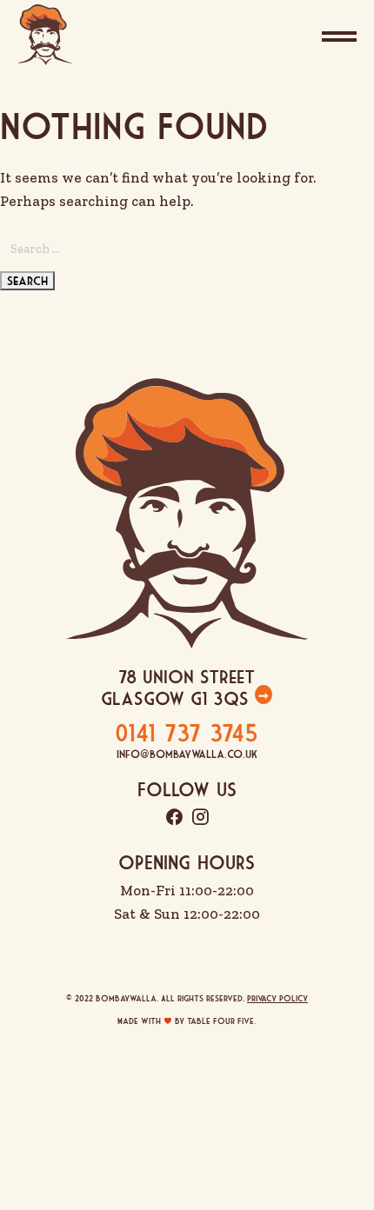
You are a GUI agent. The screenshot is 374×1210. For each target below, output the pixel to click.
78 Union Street (186, 677)
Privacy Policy (277, 998)
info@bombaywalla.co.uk (187, 754)
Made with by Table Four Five (186, 1021)
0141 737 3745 (186, 732)
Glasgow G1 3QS (178, 698)
